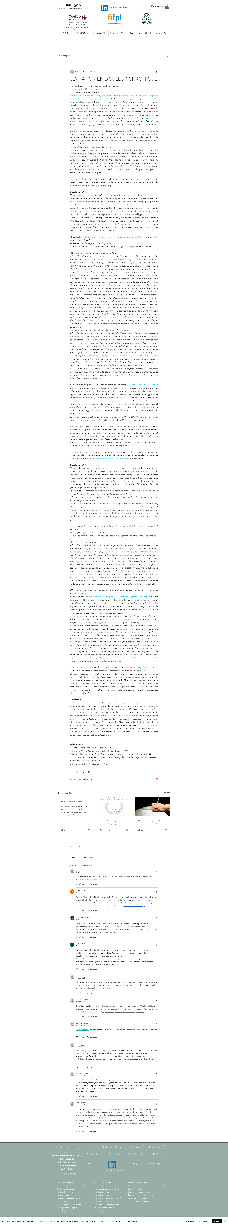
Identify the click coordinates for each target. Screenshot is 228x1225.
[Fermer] (225, 1221)
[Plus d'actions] (156, 72)
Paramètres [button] (190, 1221)
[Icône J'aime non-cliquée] (77, 884)
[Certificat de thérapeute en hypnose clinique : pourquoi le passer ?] (114, 806)
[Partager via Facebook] (71, 772)
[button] (167, 6)
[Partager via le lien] (89, 772)
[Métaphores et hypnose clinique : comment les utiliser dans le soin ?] (152, 806)
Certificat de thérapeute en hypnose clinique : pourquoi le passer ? (112, 822)
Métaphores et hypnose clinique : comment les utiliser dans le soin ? (152, 822)
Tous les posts (65, 55)
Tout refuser (203, 1221)
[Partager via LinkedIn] (83, 772)
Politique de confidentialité (127, 1221)
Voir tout (167, 792)
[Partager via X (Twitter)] (77, 772)
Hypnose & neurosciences (72, 801)
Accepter (217, 1221)
